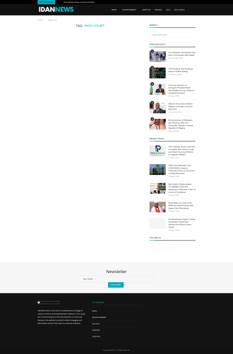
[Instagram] (191, 2)
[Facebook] (185, 2)
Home (40, 20)
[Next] (61, 2)
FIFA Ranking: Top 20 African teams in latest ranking (180, 70)
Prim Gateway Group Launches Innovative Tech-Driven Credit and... (88, 2)
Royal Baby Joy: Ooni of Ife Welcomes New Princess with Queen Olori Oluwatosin (180, 205)
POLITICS (96, 324)
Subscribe (116, 285)
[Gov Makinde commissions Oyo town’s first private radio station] (158, 56)
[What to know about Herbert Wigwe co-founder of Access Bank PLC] (158, 108)
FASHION (158, 10)
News (114, 10)
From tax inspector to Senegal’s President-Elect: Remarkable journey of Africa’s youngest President (181, 89)
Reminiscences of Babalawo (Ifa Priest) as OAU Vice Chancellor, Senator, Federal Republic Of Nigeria (180, 124)
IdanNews (42, 310)
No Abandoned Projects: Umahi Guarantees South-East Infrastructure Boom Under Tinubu (181, 223)
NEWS (94, 311)
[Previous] (57, 2)
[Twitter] (158, 249)
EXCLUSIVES (179, 10)
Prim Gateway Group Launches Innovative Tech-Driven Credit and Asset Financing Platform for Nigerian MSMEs (181, 151)
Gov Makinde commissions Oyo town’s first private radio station (181, 53)
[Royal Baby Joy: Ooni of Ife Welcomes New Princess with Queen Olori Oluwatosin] (158, 207)
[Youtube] (188, 2)
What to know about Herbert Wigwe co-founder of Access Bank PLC (180, 106)
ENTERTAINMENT (129, 10)
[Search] (194, 9)
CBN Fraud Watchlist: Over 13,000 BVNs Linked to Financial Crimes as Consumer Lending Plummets (181, 169)
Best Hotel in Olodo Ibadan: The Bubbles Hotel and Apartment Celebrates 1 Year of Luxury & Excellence (181, 188)
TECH (168, 10)
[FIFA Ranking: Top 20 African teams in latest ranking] (158, 73)
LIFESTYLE (146, 10)
